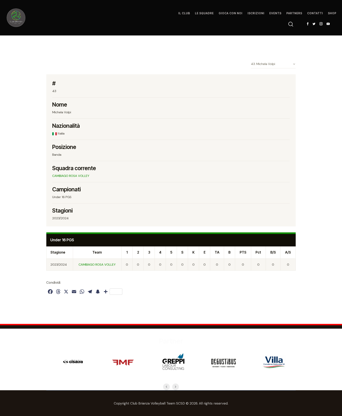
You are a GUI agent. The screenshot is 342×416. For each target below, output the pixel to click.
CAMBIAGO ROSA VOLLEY (70, 176)
